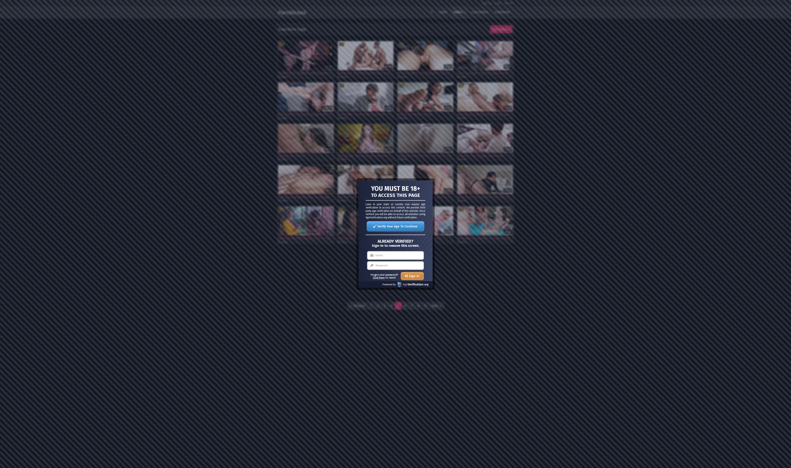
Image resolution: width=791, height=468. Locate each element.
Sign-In (414, 276)
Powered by (389, 284)
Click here (379, 277)
